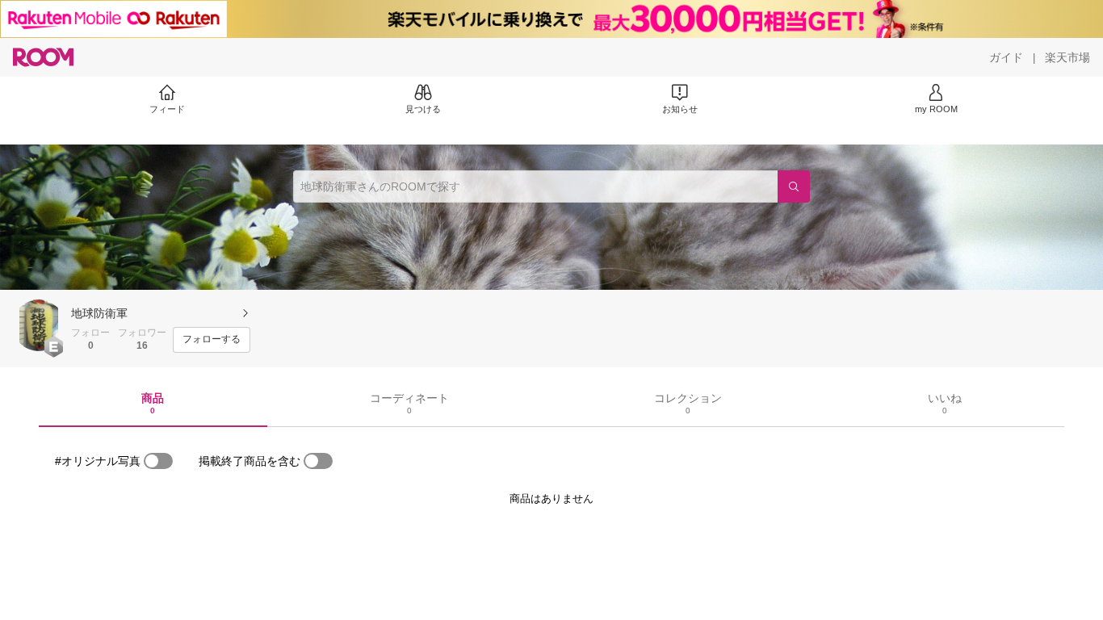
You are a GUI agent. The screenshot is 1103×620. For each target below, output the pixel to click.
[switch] (158, 461)
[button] (39, 325)
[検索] (794, 186)
